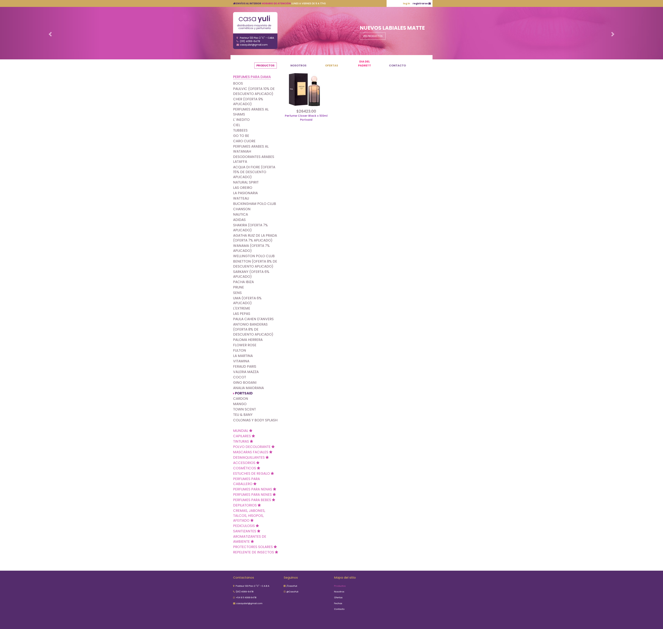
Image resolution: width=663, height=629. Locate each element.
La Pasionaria (245, 193)
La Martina (243, 355)
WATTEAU (241, 198)
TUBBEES (240, 130)
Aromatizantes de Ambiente (249, 539)
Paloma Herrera (248, 339)
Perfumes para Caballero (246, 481)
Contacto (397, 65)
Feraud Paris (244, 366)
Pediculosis (244, 525)
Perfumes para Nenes (253, 494)
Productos (265, 65)
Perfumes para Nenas (253, 489)
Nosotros (298, 65)
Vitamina (241, 361)
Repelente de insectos (254, 552)
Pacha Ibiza (243, 281)
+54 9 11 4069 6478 (246, 597)
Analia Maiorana (248, 387)
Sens (237, 292)
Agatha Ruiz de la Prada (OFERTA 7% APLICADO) (255, 238)
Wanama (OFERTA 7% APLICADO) (251, 248)
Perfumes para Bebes (252, 499)
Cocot (239, 377)
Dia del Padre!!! (364, 63)
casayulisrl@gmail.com (249, 603)
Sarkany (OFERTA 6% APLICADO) (251, 274)
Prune (238, 287)
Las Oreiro (242, 187)
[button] (49, 33)
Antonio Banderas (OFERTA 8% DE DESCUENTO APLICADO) (253, 329)
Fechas (338, 603)
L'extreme (241, 308)
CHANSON (242, 209)
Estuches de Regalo (252, 473)
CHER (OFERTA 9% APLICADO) (248, 102)
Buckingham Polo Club (254, 203)
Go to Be (241, 135)
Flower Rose (244, 345)
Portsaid (244, 393)
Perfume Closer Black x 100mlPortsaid (306, 118)
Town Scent (244, 409)
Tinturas (241, 441)
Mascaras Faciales (251, 452)
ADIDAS (239, 219)
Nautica (240, 214)
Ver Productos (373, 36)
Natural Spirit (246, 182)
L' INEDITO (241, 119)
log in (406, 3)
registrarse (420, 3)
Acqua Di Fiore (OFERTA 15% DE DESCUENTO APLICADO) (254, 172)
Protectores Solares (253, 546)
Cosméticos (245, 468)
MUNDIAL (241, 430)
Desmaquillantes (249, 457)
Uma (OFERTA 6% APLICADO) (247, 301)
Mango (240, 403)
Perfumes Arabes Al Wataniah (251, 149)
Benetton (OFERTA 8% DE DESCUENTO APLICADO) (255, 264)
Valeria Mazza (246, 371)
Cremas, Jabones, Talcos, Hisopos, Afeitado (249, 515)
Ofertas (331, 65)
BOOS (238, 83)
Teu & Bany (243, 414)
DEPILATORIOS (245, 505)
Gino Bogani (244, 382)
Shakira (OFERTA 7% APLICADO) (250, 228)
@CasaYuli (292, 591)
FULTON (239, 350)
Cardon (240, 398)
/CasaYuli (291, 586)
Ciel (236, 125)
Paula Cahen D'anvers (253, 319)
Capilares (242, 436)
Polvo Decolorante (252, 446)
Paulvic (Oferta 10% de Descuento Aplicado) (254, 91)
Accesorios (244, 462)
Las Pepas (241, 313)
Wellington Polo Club (254, 256)
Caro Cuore (244, 141)
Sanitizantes (245, 531)
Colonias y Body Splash (255, 420)
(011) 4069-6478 (244, 591)
